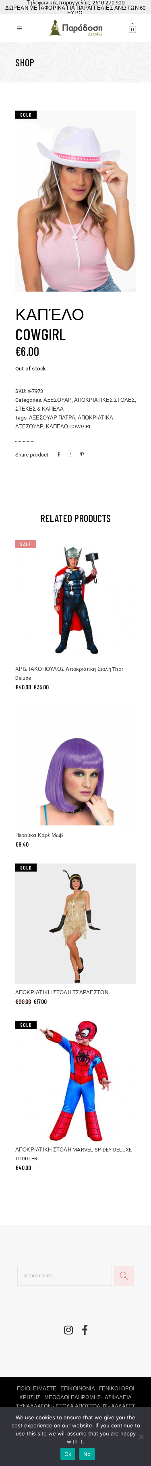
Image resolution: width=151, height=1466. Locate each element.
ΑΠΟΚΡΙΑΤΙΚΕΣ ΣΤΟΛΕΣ (104, 400)
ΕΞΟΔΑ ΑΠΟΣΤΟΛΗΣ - (83, 1406)
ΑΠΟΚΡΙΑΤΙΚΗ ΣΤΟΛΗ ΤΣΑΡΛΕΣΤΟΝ (61, 992)
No (87, 1454)
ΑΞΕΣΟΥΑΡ (57, 400)
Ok (68, 1454)
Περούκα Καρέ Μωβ (39, 835)
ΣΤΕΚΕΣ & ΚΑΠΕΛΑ (39, 409)
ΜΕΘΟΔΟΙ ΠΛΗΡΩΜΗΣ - (74, 1397)
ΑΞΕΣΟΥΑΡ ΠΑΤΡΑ (52, 418)
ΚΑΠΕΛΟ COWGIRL (69, 426)
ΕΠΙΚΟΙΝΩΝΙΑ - (79, 1388)
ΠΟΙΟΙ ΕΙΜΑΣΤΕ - (38, 1388)
